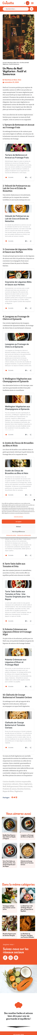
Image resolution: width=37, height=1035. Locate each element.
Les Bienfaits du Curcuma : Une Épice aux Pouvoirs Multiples (27, 935)
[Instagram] (10, 957)
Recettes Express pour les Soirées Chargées (9, 934)
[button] (34, 500)
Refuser (18, 526)
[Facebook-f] (5, 957)
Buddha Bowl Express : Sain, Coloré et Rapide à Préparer (9, 836)
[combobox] (16, 9)
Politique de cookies (11, 535)
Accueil (5, 62)
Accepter (18, 521)
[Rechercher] (31, 9)
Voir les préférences (18, 531)
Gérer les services (18, 516)
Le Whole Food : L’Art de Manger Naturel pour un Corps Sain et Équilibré (27, 908)
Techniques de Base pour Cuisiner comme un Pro (9, 907)
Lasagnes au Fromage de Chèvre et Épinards (27, 836)
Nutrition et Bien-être (13, 62)
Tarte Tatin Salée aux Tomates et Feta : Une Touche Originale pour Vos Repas (9, 863)
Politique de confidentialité (24, 535)
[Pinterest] (16, 957)
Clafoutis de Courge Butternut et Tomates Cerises (27, 862)
